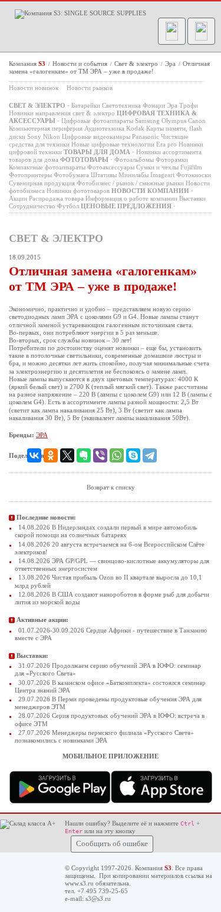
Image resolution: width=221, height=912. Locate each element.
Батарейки (85, 105)
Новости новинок (33, 87)
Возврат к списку (111, 487)
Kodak (135, 128)
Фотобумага (71, 174)
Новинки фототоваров (78, 190)
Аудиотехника (104, 128)
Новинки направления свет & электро (62, 113)
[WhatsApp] (117, 455)
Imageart (162, 174)
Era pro (166, 144)
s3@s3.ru (98, 898)
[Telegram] (150, 455)
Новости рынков (90, 87)
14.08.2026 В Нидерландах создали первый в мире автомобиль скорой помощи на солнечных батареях (106, 531)
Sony (34, 136)
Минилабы (133, 174)
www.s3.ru (79, 883)
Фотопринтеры (30, 174)
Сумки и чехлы (157, 167)
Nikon (51, 136)
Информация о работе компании (131, 198)
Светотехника (121, 105)
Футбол (68, 205)
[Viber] (100, 455)
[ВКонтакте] (34, 455)
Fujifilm (191, 167)
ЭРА (42, 434)
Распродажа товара (56, 198)
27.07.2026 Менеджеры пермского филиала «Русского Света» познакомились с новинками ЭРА (104, 736)
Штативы (104, 174)
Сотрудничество (32, 205)
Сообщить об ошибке (112, 844)
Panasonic (145, 136)
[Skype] (133, 455)
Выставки (192, 198)
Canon (197, 120)
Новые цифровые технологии (112, 144)
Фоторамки (172, 159)
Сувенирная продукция (42, 183)
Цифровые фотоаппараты (97, 120)
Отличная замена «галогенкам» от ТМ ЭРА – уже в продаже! (109, 67)
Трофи (188, 105)
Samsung (147, 120)
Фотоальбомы (134, 159)
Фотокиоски (193, 174)
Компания (27, 63)
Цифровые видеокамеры (96, 136)
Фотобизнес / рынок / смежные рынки (130, 183)
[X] (67, 455)
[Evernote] (84, 455)
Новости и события (80, 63)
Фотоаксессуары (110, 167)
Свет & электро (137, 63)
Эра (171, 63)
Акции (18, 198)
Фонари (154, 105)
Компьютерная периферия (46, 128)
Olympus (173, 120)
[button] (172, 31)
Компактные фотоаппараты (47, 167)
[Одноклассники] (51, 455)
